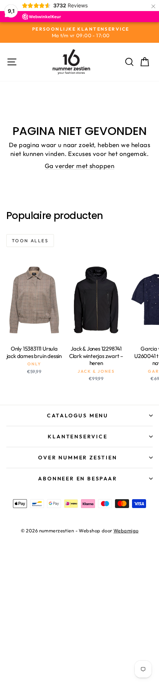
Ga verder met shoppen (79, 166)
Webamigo (126, 530)
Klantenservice (77, 436)
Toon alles (30, 240)
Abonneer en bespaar (77, 478)
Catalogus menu (77, 415)
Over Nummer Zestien (77, 457)
